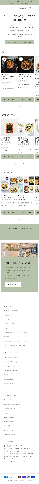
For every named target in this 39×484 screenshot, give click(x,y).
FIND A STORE (13, 284)
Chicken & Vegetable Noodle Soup (24, 140)
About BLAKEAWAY (10, 395)
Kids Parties (8, 375)
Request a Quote (9, 383)
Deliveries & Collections (12, 404)
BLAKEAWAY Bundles (11, 311)
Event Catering (9, 366)
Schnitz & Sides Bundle (7, 196)
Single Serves (8, 315)
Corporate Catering (10, 362)
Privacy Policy (8, 426)
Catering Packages (10, 357)
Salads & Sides (9, 323)
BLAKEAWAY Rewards (11, 417)
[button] (4, 8)
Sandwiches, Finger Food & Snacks (15, 332)
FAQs (5, 413)
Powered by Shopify (25, 480)
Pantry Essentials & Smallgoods (14, 345)
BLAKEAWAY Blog (9, 421)
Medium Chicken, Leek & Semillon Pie (8, 78)
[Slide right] (24, 107)
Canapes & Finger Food (12, 370)
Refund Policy (8, 430)
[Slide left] (15, 107)
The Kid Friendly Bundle (22, 197)
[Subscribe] (33, 234)
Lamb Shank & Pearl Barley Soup (24, 77)
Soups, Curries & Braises (12, 328)
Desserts (7, 337)
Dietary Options (9, 379)
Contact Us (7, 400)
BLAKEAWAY (15, 480)
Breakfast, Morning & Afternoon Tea (16, 341)
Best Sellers (8, 306)
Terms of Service (9, 434)
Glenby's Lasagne (5, 139)
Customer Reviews (10, 408)
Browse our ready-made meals (19, 42)
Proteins (6, 319)
